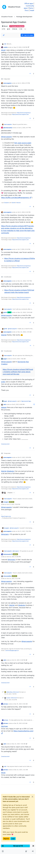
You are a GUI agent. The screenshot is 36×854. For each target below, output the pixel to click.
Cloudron (6, 202)
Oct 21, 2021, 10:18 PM (24, 457)
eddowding (9, 692)
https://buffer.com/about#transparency (15, 197)
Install (32, 10)
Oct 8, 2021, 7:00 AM (19, 358)
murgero (6, 502)
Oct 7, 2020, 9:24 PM (24, 249)
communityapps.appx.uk (12, 650)
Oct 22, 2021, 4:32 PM (13, 578)
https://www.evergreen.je (24, 112)
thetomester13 (7, 554)
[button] (3, 851)
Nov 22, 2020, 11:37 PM (25, 281)
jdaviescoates (7, 127)
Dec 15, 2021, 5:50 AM (21, 704)
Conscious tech (5, 444)
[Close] (32, 796)
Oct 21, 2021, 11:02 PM (24, 531)
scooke (8, 697)
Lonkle (5, 47)
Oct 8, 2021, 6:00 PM (18, 404)
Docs (27, 10)
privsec (5, 704)
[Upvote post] (30, 73)
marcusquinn (7, 83)
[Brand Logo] (4, 7)
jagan (5, 358)
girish (5, 312)
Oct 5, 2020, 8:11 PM (24, 83)
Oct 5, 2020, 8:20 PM (24, 212)
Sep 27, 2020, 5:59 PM (20, 47)
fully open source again (22, 143)
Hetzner (18, 202)
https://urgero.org (6, 516)
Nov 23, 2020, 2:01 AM (24, 332)
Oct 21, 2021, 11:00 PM (13, 504)
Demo (31, 8)
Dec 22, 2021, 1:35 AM (18, 744)
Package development (17, 26)
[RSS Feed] (25, 29)
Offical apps (28, 3)
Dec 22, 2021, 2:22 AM (21, 769)
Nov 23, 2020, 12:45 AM (25, 312)
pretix (3, 382)
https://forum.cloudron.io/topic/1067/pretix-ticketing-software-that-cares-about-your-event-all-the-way (18, 371)
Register (6, 838)
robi (5, 44)
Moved (5, 26)
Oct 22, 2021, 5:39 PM (18, 660)
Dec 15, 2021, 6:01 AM (20, 723)
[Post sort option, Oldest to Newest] (3, 35)
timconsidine (7, 576)
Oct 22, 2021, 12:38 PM (14, 556)
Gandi (13, 202)
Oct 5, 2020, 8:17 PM (24, 127)
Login (13, 838)
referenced (16, 692)
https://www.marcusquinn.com (20, 114)
